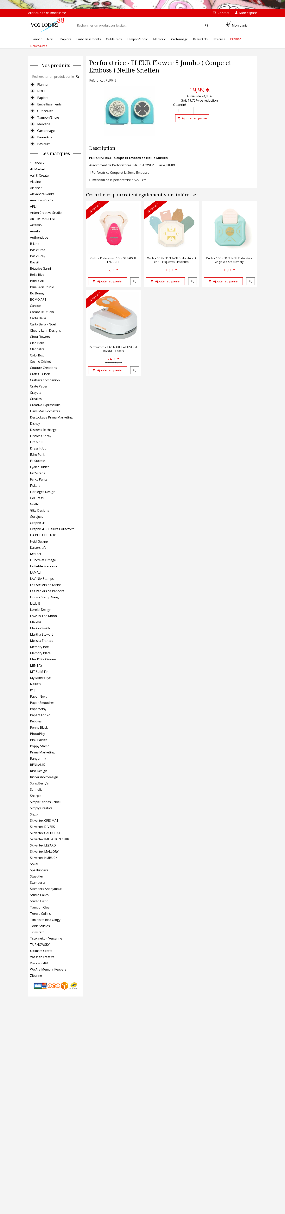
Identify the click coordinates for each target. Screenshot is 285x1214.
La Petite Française (43, 566)
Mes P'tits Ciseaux (43, 659)
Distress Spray (40, 436)
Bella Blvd (37, 275)
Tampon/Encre (48, 117)
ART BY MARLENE (43, 219)
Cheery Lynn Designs (45, 330)
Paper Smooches (42, 703)
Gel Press (37, 498)
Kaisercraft (38, 547)
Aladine (35, 181)
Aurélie (35, 231)
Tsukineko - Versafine (46, 938)
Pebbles (36, 721)
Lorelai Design (40, 609)
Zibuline (36, 975)
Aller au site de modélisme (47, 13)
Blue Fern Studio (42, 287)
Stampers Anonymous (46, 889)
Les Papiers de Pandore (47, 591)
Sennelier (37, 789)
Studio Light (39, 901)
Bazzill (34, 262)
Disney (35, 423)
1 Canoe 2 (37, 163)
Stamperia (37, 882)
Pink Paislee (39, 740)
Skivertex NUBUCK (43, 858)
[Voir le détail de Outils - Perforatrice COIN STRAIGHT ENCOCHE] (134, 281)
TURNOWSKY (40, 944)
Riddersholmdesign (44, 777)
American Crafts (41, 200)
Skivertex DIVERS (42, 827)
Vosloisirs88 (39, 963)
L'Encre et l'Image (43, 560)
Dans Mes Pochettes (45, 411)
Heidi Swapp (39, 541)
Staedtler (36, 876)
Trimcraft (37, 932)
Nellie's (35, 684)
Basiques (43, 144)
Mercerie (43, 124)
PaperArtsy (38, 709)
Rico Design (38, 771)
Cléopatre (37, 349)
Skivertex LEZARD (43, 845)
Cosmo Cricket (40, 361)
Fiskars (35, 485)
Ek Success (38, 461)
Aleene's (36, 188)
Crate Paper (39, 386)
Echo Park (37, 454)
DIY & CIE (36, 442)
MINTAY (36, 665)
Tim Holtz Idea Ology (45, 920)
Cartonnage (46, 131)
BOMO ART (38, 299)
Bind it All (37, 281)
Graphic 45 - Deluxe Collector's (52, 529)
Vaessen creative (42, 957)
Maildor (35, 622)
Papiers (42, 98)
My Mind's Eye (40, 678)
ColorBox (37, 355)
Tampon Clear (40, 907)
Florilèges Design (42, 492)
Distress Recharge (43, 430)
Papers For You (41, 715)
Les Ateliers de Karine (45, 585)
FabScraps (37, 473)
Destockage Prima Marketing (51, 417)
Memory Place (40, 653)
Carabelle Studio (42, 312)
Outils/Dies (45, 111)
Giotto (34, 504)
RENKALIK (37, 765)
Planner (43, 84)
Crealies (36, 399)
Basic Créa (37, 250)
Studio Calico (39, 895)
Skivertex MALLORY (44, 851)
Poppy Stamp (39, 746)
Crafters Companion (45, 380)
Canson (35, 306)
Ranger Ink (38, 758)
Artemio (36, 225)
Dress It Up (38, 448)
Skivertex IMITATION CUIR (49, 839)
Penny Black (39, 727)
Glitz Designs (39, 510)
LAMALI (35, 572)
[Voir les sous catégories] (32, 84)
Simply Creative (41, 808)
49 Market (37, 169)
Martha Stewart (41, 634)
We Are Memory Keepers (48, 969)
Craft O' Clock (40, 374)
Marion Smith (40, 628)
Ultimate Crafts (41, 951)
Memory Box (39, 647)
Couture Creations (43, 368)
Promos (235, 39)
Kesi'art (35, 554)
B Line (34, 244)
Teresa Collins (40, 913)
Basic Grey (37, 256)
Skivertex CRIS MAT (44, 820)
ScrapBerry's (39, 783)
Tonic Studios (40, 926)
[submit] (206, 25)
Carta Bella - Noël (43, 324)
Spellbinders (39, 870)
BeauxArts (44, 137)
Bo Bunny (37, 293)
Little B (35, 603)
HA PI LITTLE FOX (43, 535)
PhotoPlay (37, 734)
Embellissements (49, 104)
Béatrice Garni (40, 268)
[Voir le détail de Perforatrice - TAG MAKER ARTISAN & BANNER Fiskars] (134, 370)
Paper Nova (38, 696)
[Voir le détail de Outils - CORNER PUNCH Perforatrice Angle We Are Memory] (250, 281)
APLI (33, 206)
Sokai (34, 864)
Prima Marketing (42, 752)
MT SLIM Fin (39, 672)
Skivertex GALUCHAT (45, 833)
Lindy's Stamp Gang (44, 597)
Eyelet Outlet (39, 467)
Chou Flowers (40, 337)
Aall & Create (39, 175)
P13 (32, 690)
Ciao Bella (37, 343)
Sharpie (35, 796)
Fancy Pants (38, 479)
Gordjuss (36, 516)
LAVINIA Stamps (42, 578)
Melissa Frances (41, 640)
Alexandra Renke (42, 194)
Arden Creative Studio (46, 213)
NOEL (41, 91)
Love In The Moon (43, 616)
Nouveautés (38, 46)
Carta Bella (38, 318)
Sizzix (34, 814)
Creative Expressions (45, 405)
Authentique (39, 237)
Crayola (35, 392)
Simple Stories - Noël (45, 802)
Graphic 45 (38, 523)
